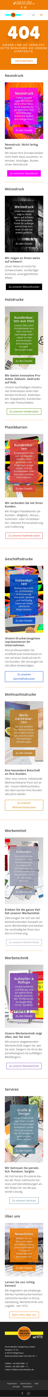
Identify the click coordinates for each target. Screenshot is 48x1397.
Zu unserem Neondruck (24, 173)
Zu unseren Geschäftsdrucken (24, 676)
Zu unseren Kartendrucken (24, 535)
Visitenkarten (24, 582)
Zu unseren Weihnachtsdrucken (24, 805)
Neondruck (24, 93)
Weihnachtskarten (24, 718)
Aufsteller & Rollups (24, 980)
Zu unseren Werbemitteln (24, 942)
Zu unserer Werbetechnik (24, 1066)
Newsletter (24, 1234)
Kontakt (16, 1386)
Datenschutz (25, 1383)
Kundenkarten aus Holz (24, 319)
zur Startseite (24, 60)
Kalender (24, 851)
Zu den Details (24, 130)
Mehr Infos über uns (24, 1314)
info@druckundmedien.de (22, 1369)
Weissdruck (24, 206)
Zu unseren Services (24, 1200)
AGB (36, 1383)
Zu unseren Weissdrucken (24, 286)
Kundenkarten (24, 447)
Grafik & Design (24, 1112)
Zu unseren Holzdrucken (24, 411)
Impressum (12, 1383)
